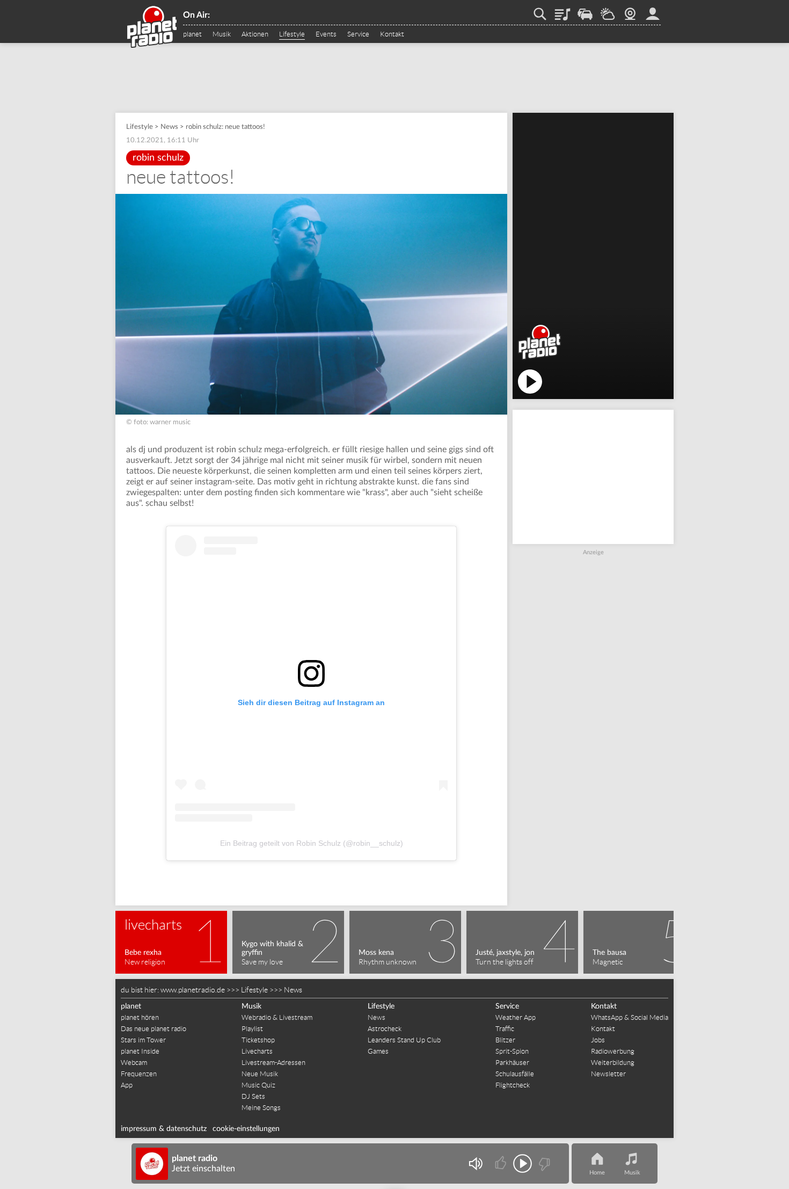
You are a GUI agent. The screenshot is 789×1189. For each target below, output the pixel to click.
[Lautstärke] (475, 1163)
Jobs (598, 1040)
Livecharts (257, 1051)
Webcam (630, 10)
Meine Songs (261, 1108)
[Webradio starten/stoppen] (522, 1163)
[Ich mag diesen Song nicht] (543, 1163)
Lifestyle (292, 34)
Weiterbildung (612, 1062)
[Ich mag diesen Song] (501, 1163)
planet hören (140, 1017)
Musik (222, 34)
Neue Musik (260, 1074)
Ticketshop (258, 1040)
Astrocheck (384, 1029)
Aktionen (255, 34)
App (127, 1085)
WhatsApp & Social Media (629, 1017)
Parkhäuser (512, 1062)
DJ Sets (253, 1096)
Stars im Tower (143, 1040)
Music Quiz (258, 1085)
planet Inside (140, 1051)
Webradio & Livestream (277, 1017)
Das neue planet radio (153, 1029)
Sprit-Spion (512, 1051)
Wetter (608, 10)
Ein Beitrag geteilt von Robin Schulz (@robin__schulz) (311, 843)
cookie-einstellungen (246, 1129)
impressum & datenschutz (164, 1129)
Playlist (562, 10)
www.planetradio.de (192, 989)
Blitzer (505, 1040)
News (169, 127)
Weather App (515, 1017)
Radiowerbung (612, 1051)
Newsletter (608, 1074)
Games (378, 1051)
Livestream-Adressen (273, 1062)
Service (358, 34)
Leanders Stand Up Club (404, 1040)
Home (597, 1173)
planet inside (653, 10)
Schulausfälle (514, 1074)
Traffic (585, 10)
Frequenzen (139, 1074)
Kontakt (392, 34)
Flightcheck (512, 1085)
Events (326, 34)
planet (192, 34)
